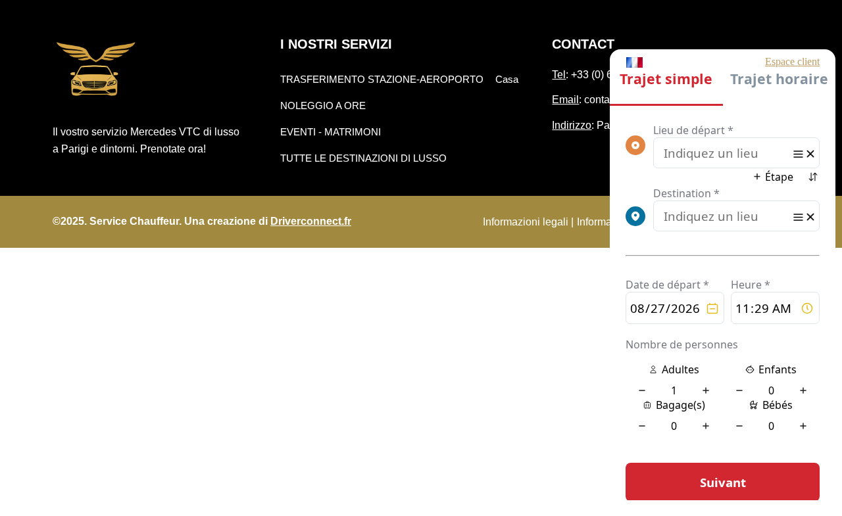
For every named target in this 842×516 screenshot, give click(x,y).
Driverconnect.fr (310, 221)
